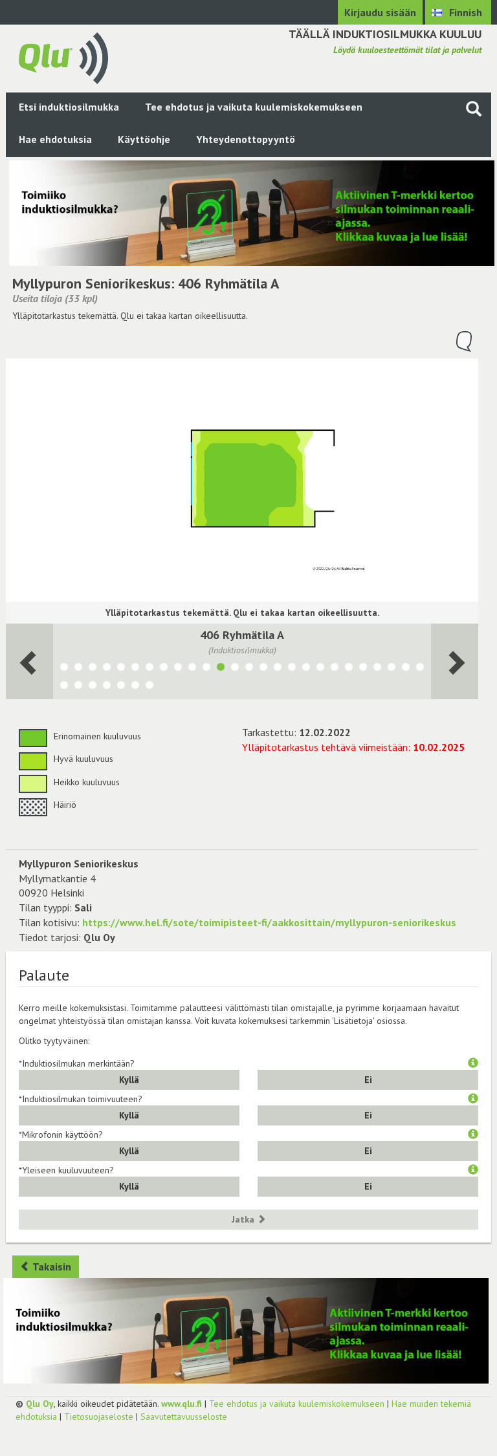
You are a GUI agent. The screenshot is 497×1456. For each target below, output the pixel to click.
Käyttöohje (144, 139)
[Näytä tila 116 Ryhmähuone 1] (406, 669)
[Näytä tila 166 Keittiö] (135, 669)
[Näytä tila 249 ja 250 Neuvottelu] (391, 669)
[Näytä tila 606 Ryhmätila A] (292, 669)
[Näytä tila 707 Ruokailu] (306, 669)
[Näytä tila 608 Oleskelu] (363, 669)
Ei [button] (368, 1079)
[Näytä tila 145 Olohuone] (149, 687)
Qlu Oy (40, 1403)
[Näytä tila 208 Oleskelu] (420, 669)
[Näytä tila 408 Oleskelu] (377, 669)
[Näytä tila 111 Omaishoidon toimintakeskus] (178, 669)
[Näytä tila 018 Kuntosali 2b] (92, 687)
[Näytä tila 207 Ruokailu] (64, 687)
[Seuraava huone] (29, 661)
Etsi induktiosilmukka (69, 106)
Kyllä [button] (129, 1079)
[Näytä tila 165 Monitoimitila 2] (121, 669)
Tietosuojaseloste (98, 1416)
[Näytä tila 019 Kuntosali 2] (78, 687)
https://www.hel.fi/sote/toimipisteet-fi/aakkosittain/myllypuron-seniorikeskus (269, 922)
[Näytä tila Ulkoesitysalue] (64, 669)
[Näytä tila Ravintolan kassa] (78, 669)
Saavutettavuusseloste (183, 1416)
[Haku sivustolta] (473, 108)
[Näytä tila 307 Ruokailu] (334, 669)
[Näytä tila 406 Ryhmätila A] (221, 669)
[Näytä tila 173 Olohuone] (121, 687)
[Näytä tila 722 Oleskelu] (235, 669)
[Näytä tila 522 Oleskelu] (249, 669)
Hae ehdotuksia (55, 139)
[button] (473, 1063)
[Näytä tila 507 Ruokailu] (320, 669)
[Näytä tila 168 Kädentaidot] (92, 669)
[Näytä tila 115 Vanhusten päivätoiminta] (164, 669)
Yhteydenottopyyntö (245, 139)
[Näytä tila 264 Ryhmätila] (192, 669)
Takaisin (50, 1266)
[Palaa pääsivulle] (63, 56)
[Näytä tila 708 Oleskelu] (349, 669)
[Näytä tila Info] (107, 687)
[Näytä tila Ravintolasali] (135, 687)
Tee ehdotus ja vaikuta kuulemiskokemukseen (253, 106)
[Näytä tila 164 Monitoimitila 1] (107, 669)
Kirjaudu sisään (380, 12)
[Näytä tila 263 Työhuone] (206, 669)
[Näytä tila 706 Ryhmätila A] (278, 669)
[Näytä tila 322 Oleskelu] (263, 669)
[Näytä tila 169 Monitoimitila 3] (149, 669)
